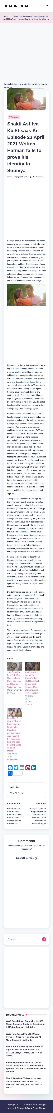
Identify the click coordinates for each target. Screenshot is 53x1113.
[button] (16, 793)
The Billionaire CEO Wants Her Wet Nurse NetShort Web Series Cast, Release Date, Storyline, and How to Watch (24, 1083)
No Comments (38, 177)
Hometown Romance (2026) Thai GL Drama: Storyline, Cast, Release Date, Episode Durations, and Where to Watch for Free (26, 1067)
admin (14, 787)
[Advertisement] (26, 55)
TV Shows (14, 16)
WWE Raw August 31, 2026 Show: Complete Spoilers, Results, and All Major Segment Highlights (23, 1037)
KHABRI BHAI (16, 6)
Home (6, 16)
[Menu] (48, 6)
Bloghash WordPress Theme (31, 1108)
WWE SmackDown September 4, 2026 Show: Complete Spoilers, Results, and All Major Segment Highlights (25, 1024)
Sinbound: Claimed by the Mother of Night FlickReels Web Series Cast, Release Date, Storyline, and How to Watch (24, 1051)
